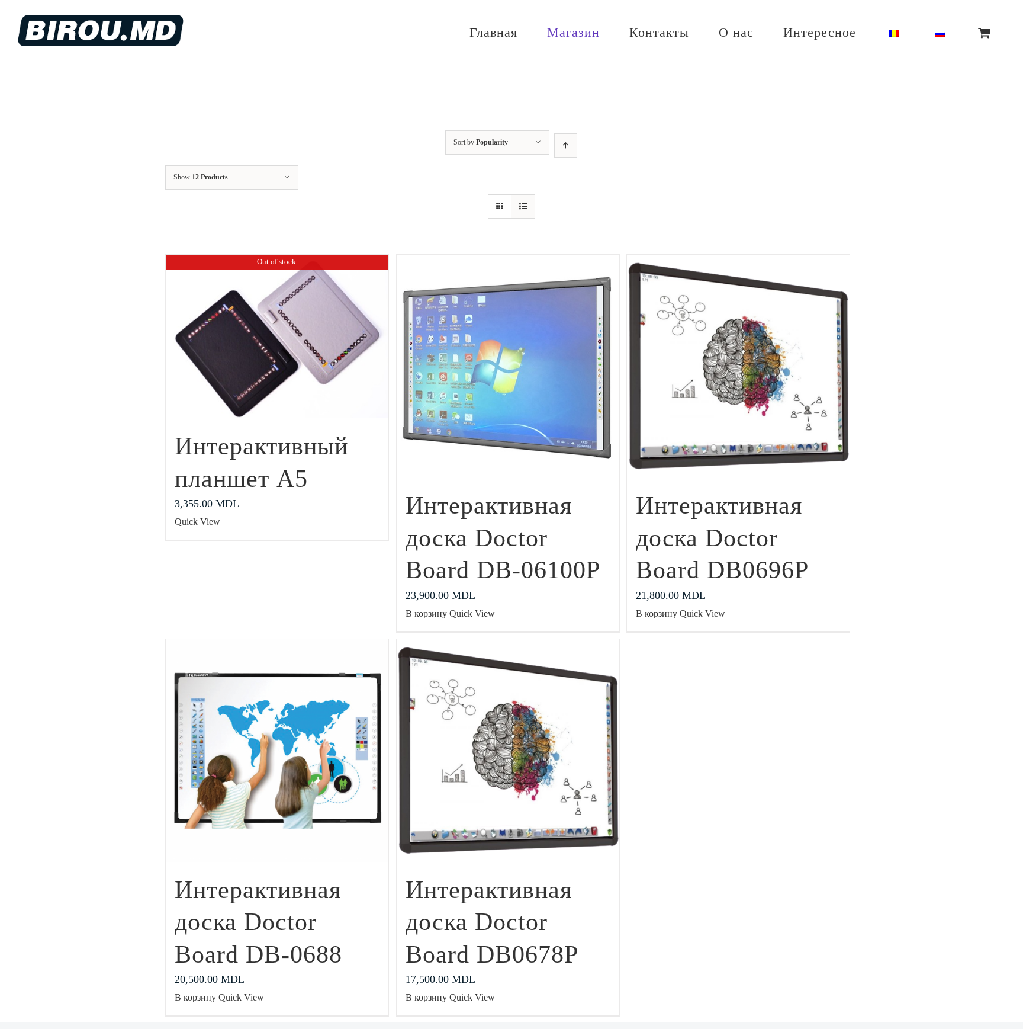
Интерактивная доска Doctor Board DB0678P (492, 922)
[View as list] (523, 206)
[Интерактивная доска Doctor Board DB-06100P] (508, 366)
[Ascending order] (565, 145)
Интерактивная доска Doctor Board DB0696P (722, 538)
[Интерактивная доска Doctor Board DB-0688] (277, 750)
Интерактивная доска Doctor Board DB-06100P (503, 538)
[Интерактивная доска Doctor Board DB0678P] (508, 750)
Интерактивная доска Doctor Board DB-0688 (258, 922)
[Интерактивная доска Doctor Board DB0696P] (738, 366)
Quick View (197, 522)
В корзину (426, 613)
